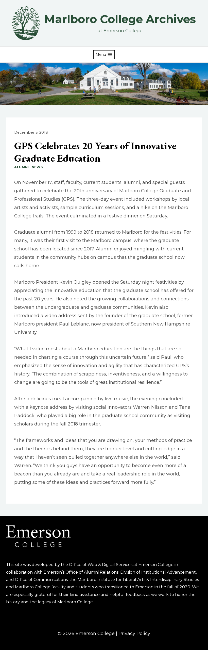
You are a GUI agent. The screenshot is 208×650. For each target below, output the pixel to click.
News (37, 167)
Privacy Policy (134, 633)
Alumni (21, 167)
